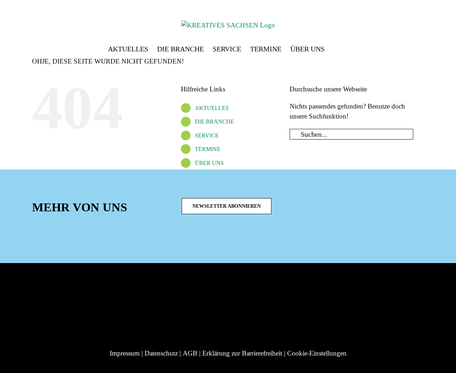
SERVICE (207, 135)
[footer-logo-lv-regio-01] (79, 280)
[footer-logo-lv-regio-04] (237, 280)
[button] (336, 47)
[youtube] (236, 239)
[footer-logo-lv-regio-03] (190, 280)
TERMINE (208, 149)
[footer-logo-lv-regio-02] (138, 280)
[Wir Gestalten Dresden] (381, 280)
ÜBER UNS (209, 163)
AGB (190, 353)
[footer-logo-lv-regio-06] (323, 280)
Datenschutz (161, 353)
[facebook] (224, 239)
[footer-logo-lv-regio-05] (275, 280)
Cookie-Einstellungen (317, 353)
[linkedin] (213, 239)
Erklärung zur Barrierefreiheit (242, 353)
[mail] (247, 239)
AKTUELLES (212, 108)
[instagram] (202, 239)
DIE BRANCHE (214, 122)
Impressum (125, 353)
